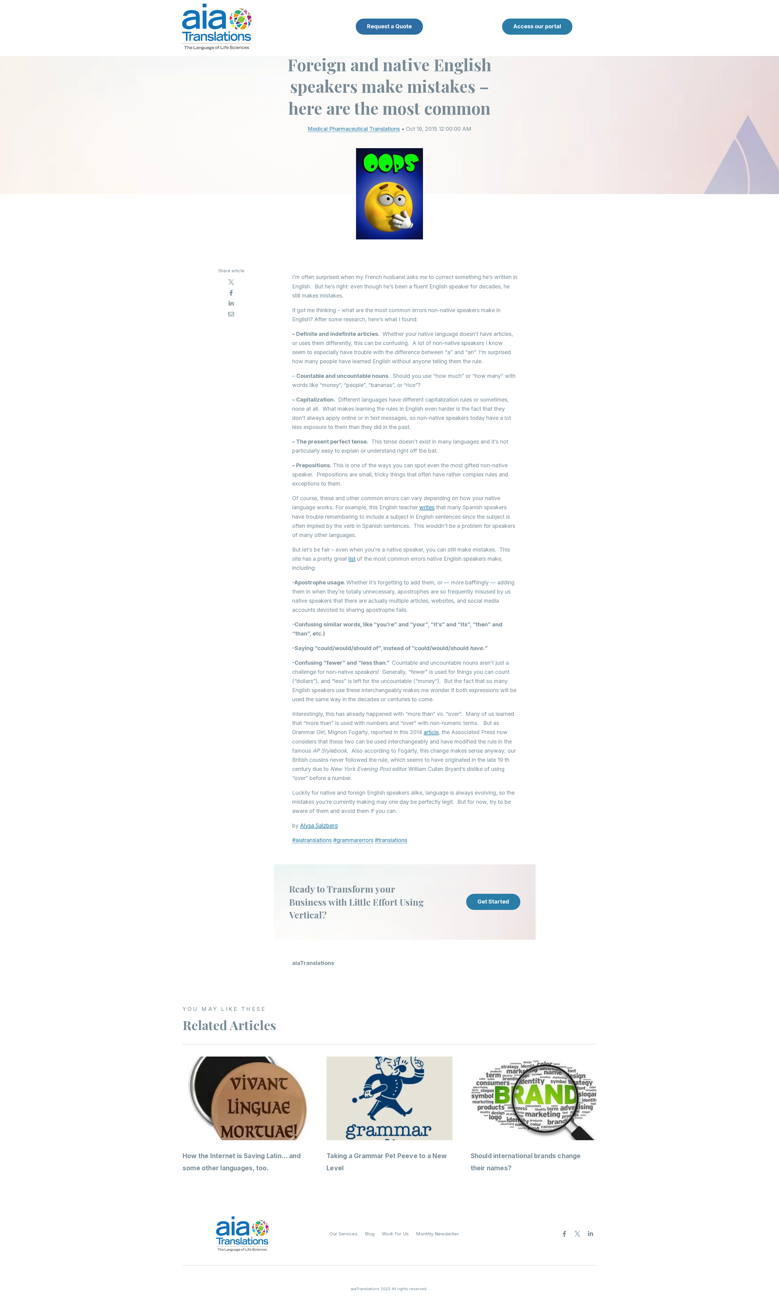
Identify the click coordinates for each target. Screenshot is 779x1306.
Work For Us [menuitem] (395, 1234)
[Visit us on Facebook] (564, 1233)
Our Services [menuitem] (344, 1234)
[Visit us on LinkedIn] (590, 1233)
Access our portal (537, 26)
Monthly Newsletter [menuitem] (437, 1234)
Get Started (493, 901)
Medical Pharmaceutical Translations (354, 129)
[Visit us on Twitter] (577, 1233)
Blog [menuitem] (370, 1234)
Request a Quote (389, 26)
